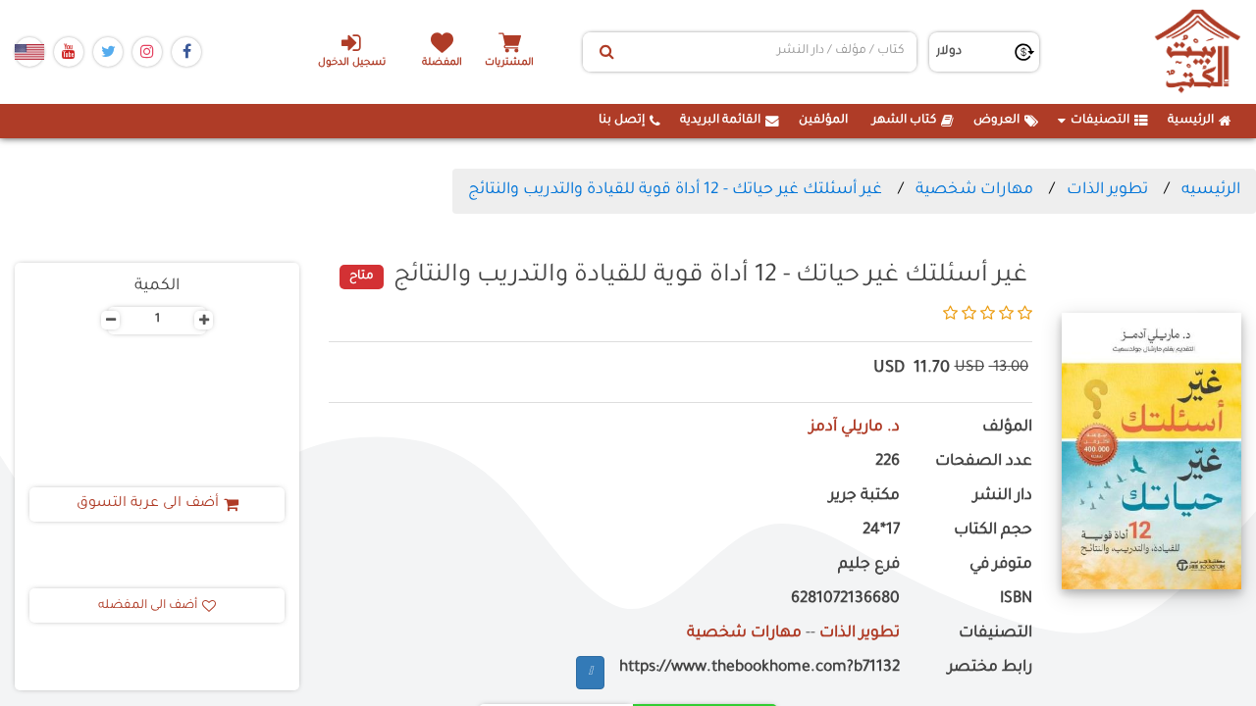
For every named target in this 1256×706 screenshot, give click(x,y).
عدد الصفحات (983, 462)
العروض (996, 120)
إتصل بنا (622, 120)
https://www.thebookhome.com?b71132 (759, 668)
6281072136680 (845, 599)
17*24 (881, 531)
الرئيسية (1191, 120)
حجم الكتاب (992, 531)
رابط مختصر (989, 668)
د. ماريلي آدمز (855, 428)
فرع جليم (869, 565)
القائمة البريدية (720, 120)
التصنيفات (1100, 120)
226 (887, 462)
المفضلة (442, 63)
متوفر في (1000, 565)
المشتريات (509, 63)
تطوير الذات (1107, 190)
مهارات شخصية (974, 190)
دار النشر (1002, 496)
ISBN (1015, 599)
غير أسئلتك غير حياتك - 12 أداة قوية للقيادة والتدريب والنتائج (675, 190)
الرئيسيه (1210, 190)
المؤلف (1006, 428)
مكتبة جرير (864, 496)
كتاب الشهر (904, 120)
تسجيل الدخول (352, 63)
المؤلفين (823, 120)
